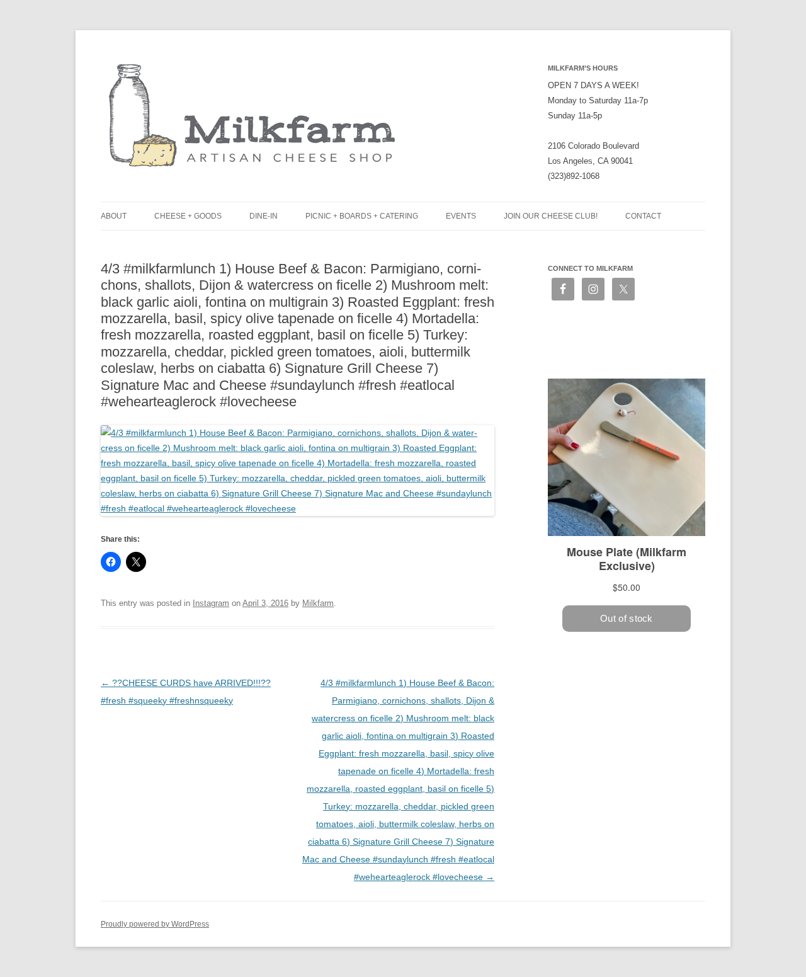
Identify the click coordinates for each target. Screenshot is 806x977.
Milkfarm (318, 603)
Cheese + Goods (188, 216)
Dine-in (263, 216)
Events (461, 216)
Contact (643, 216)
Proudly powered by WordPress (155, 924)
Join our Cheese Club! (551, 216)
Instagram (211, 603)
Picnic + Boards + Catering (361, 216)
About (114, 216)
